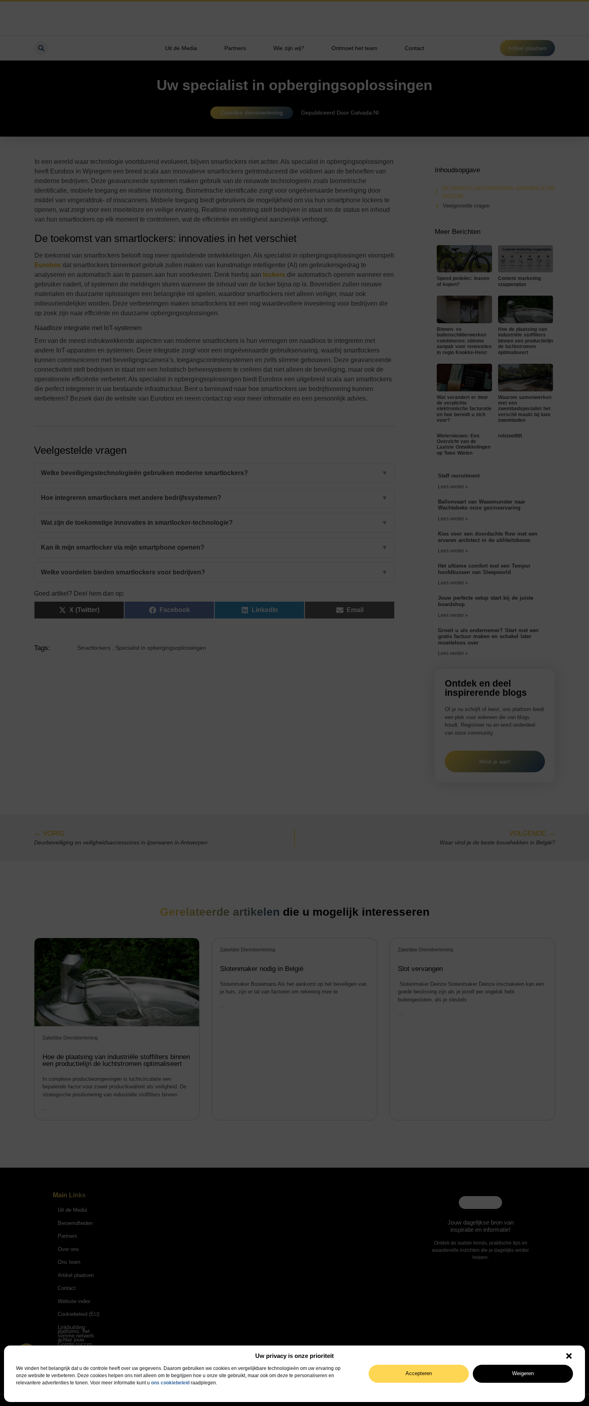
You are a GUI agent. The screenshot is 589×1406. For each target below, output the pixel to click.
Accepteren (418, 1373)
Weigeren (523, 1373)
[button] (569, 1356)
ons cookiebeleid (170, 1383)
